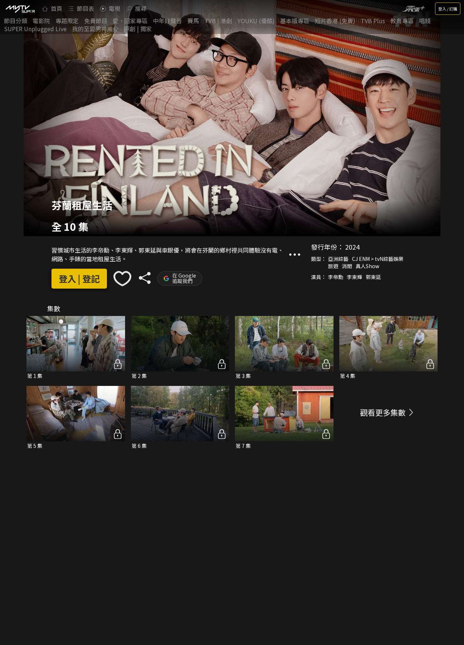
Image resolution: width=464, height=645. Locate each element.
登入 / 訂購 (447, 9)
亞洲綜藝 (338, 259)
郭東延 (373, 277)
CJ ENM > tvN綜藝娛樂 (377, 259)
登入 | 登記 (79, 278)
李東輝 (354, 277)
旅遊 (333, 266)
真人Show (367, 266)
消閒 (347, 266)
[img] (20, 8)
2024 (352, 247)
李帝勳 (335, 277)
